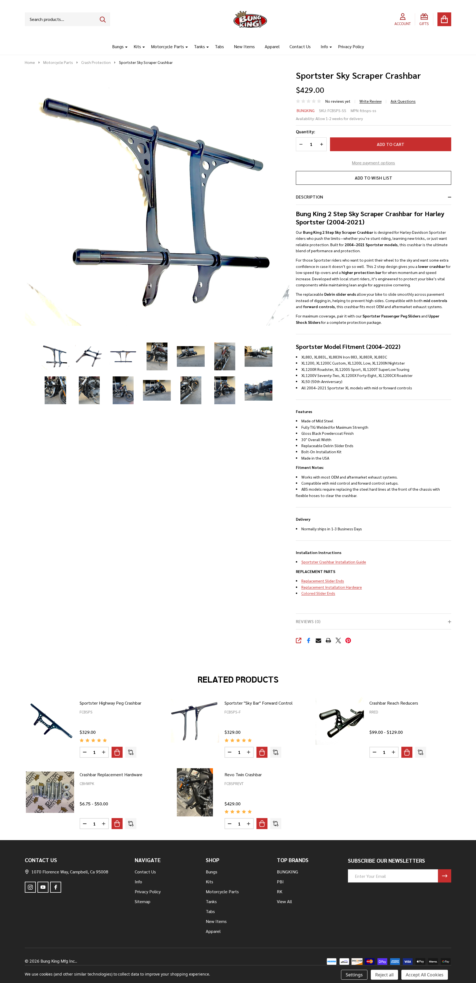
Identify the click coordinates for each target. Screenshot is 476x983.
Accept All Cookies (424, 975)
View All (284, 901)
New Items (244, 46)
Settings (354, 975)
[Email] (318, 640)
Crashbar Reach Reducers (393, 703)
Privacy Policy (351, 46)
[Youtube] (43, 887)
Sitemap (142, 901)
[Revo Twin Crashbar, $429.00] (195, 792)
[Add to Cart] (261, 752)
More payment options (373, 162)
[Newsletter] (444, 875)
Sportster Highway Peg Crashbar (110, 703)
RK (279, 891)
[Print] (328, 640)
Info (324, 46)
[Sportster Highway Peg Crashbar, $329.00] (50, 721)
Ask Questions (403, 101)
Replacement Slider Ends (322, 580)
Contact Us (300, 46)
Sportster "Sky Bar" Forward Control (259, 703)
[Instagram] (30, 887)
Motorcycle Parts (167, 46)
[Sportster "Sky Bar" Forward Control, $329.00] (195, 721)
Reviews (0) (308, 621)
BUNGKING (306, 110)
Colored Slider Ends (318, 593)
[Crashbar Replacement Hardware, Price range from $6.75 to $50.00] (50, 792)
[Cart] (444, 19)
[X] (338, 640)
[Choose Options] (117, 752)
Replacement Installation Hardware (331, 587)
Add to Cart (390, 144)
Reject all (384, 975)
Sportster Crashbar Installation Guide (333, 561)
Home (30, 62)
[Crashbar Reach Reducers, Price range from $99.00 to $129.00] (340, 721)
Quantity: (305, 131)
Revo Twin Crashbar (243, 774)
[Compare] (130, 752)
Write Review (370, 101)
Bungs (118, 46)
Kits (137, 46)
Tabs (219, 46)
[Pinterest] (348, 640)
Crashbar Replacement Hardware (111, 774)
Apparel (272, 46)
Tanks (199, 46)
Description (309, 197)
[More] (124, 46)
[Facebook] (308, 640)
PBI (280, 881)
